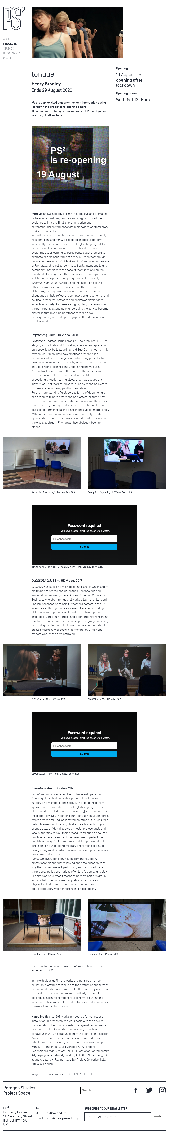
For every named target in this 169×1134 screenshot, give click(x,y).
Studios (8, 48)
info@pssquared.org (62, 1118)
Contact (9, 58)
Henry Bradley (83, 566)
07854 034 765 (57, 1113)
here (59, 115)
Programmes (12, 53)
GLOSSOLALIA (39, 773)
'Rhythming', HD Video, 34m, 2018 (50, 566)
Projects (10, 44)
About (7, 39)
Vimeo (98, 566)
